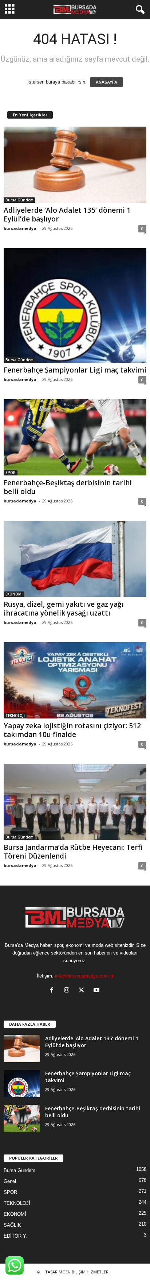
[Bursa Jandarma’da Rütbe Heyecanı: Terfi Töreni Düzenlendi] (75, 802)
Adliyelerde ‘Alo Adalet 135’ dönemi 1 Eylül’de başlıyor (67, 214)
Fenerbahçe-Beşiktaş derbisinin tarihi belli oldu (68, 487)
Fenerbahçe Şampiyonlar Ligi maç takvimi (75, 370)
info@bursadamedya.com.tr (84, 976)
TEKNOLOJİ (15, 715)
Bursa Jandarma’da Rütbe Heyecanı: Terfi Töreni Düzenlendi (73, 852)
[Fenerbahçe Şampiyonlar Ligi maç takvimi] (75, 305)
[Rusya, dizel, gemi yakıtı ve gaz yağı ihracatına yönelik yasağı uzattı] (75, 559)
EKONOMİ (14, 594)
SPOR (10, 472)
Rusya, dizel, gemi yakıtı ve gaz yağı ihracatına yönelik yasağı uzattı (64, 608)
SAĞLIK (12, 1225)
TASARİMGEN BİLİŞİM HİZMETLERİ (77, 1272)
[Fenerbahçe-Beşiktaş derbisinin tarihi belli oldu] (75, 437)
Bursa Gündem (19, 200)
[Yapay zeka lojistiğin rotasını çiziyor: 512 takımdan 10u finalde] (75, 680)
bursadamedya (20, 228)
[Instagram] (68, 991)
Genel (10, 1181)
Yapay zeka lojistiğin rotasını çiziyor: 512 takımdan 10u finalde (72, 730)
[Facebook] (53, 991)
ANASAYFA (106, 82)
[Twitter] (83, 991)
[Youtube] (97, 991)
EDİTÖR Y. (15, 1236)
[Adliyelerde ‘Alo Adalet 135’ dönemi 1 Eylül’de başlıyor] (75, 165)
